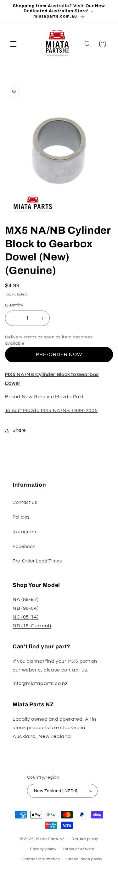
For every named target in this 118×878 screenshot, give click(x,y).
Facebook (24, 546)
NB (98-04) (25, 608)
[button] (13, 44)
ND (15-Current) (32, 625)
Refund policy (85, 839)
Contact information (41, 859)
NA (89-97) (25, 599)
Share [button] (19, 430)
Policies (21, 517)
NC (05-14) (25, 616)
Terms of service (78, 849)
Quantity (14, 305)
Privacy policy (43, 849)
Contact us (25, 502)
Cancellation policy (84, 859)
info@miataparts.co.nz (40, 683)
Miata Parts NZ (50, 839)
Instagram (24, 532)
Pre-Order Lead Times (37, 561)
